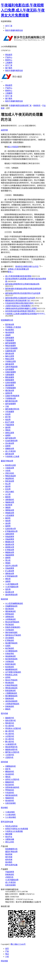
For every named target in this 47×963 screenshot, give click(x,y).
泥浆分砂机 (9, 473)
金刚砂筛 (8, 393)
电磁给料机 (9, 798)
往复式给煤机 (10, 803)
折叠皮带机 (9, 654)
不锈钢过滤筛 (10, 361)
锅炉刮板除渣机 (11, 632)
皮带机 (7, 677)
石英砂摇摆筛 (10, 383)
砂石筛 (7, 489)
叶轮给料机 (9, 793)
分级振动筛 (9, 468)
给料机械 (4, 762)
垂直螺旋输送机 (11, 669)
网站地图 (4, 961)
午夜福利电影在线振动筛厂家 (20, 105)
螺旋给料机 (9, 771)
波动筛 (7, 523)
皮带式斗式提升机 (12, 779)
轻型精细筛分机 (7, 320)
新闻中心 (8, 60)
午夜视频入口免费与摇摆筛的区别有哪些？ (25, 314)
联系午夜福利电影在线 (14, 30)
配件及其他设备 (7, 822)
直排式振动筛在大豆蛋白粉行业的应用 (20, 298)
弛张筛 (7, 521)
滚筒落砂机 (9, 500)
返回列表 (4, 130)
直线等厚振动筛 (11, 595)
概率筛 (7, 497)
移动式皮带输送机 (12, 622)
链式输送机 (9, 609)
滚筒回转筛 (9, 534)
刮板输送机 (9, 706)
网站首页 (8, 55)
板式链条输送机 (11, 659)
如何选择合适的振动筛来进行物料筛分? (20, 311)
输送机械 (4, 599)
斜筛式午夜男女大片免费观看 (16, 829)
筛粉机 (7, 430)
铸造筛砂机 (9, 478)
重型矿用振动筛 (7, 461)
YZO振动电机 (10, 817)
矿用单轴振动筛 (11, 576)
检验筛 (7, 414)
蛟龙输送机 (9, 667)
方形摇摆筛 (9, 412)
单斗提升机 (9, 734)
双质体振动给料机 (12, 787)
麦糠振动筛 (9, 449)
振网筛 (7, 526)
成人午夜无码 (13, 147)
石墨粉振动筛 (10, 351)
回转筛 (7, 446)
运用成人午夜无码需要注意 (18, 269)
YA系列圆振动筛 (11, 584)
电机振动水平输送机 (13, 635)
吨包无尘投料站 (11, 826)
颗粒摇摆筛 (9, 377)
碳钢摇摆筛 (9, 380)
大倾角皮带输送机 (12, 704)
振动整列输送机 (11, 643)
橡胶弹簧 (8, 834)
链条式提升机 (10, 720)
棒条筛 (7, 579)
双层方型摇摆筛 (11, 348)
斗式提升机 (9, 755)
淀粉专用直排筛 (11, 367)
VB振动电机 (10, 812)
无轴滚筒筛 (9, 539)
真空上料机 (9, 842)
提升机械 (4, 713)
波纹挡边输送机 (11, 701)
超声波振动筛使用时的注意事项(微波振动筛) (22, 284)
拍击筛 (7, 420)
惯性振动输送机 (11, 688)
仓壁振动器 (9, 839)
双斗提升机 (9, 739)
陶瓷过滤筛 (9, 359)
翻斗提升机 (9, 742)
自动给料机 (9, 774)
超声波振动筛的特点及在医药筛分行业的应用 (22, 293)
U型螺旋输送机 (11, 693)
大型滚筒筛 (9, 515)
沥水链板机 (9, 638)
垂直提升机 (9, 718)
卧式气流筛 (9, 422)
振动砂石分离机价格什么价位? (27, 266)
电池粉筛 (8, 505)
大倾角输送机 (10, 619)
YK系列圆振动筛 (11, 587)
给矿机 (7, 769)
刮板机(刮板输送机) (12, 627)
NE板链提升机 (10, 744)
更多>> (10, 272)
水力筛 (7, 494)
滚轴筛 (7, 335)
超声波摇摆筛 (10, 343)
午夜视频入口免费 (12, 456)
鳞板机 (7, 709)
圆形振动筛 (9, 454)
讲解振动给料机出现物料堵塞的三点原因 (21, 308)
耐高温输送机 (10, 691)
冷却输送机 (9, 661)
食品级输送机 (10, 656)
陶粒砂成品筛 (10, 476)
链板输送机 (9, 698)
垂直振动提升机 (11, 749)
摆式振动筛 (9, 390)
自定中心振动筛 (11, 566)
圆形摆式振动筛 (11, 401)
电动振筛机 (9, 330)
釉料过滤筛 (9, 356)
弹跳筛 (7, 508)
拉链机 (7, 646)
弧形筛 (7, 589)
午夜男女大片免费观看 (14, 831)
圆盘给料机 (9, 782)
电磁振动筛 (9, 502)
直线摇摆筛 (9, 385)
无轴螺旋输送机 (11, 606)
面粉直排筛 (9, 364)
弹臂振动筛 (9, 510)
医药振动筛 (9, 324)
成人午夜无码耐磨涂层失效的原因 (18, 276)
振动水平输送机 (11, 680)
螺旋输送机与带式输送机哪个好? (17, 300)
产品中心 (8, 57)
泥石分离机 (9, 492)
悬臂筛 (7, 558)
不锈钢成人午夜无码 (13, 327)
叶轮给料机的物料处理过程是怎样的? (19, 303)
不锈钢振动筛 (10, 398)
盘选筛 (7, 486)
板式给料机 (9, 785)
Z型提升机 (9, 757)
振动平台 (8, 837)
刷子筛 (7, 417)
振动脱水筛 (9, 592)
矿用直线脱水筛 (11, 531)
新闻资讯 (36, 105)
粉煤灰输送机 (10, 664)
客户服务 (8, 68)
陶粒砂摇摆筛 (10, 346)
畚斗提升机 (9, 731)
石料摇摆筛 (9, 369)
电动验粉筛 (9, 332)
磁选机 (7, 518)
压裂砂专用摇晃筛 (12, 396)
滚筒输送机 (9, 617)
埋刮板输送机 (10, 611)
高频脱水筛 (9, 547)
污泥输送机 (9, 630)
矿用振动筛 (9, 550)
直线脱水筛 (9, 544)
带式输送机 (9, 625)
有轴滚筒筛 (9, 537)
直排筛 (7, 427)
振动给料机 (9, 801)
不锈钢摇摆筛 (10, 388)
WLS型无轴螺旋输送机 (14, 603)
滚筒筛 (7, 581)
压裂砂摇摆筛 (10, 372)
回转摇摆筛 (9, 338)
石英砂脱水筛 (10, 529)
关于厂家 (8, 26)
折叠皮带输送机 (11, 685)
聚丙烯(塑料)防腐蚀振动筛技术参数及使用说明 (23, 289)
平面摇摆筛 (9, 340)
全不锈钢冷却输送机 (13, 672)
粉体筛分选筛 (10, 465)
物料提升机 (9, 723)
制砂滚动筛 (9, 481)
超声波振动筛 (10, 438)
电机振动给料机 (11, 795)
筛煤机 (7, 563)
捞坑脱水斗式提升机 (13, 728)
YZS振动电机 (10, 815)
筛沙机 (7, 560)
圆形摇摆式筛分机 (12, 409)
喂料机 (7, 777)
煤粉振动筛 (9, 574)
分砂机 (7, 471)
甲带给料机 (9, 790)
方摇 (7, 406)
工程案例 (8, 63)
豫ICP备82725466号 (18, 944)
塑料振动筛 (9, 354)
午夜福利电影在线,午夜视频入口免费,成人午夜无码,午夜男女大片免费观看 (23, 10)
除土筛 (7, 484)
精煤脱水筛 (9, 542)
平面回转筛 (9, 425)
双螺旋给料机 (10, 766)
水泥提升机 (9, 736)
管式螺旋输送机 (11, 696)
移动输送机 (9, 683)
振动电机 (4, 808)
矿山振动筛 (9, 571)
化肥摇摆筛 (9, 375)
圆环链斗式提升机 (12, 752)
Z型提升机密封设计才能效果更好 (18, 306)
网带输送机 (9, 614)
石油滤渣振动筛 (11, 441)
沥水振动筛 (9, 443)
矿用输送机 (9, 640)
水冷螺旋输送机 (11, 651)
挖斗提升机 (9, 726)
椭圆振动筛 (9, 552)
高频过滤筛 (9, 433)
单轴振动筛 (9, 513)
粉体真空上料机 (11, 675)
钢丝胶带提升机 (11, 747)
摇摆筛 (7, 435)
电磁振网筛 (9, 555)
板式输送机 (9, 648)
